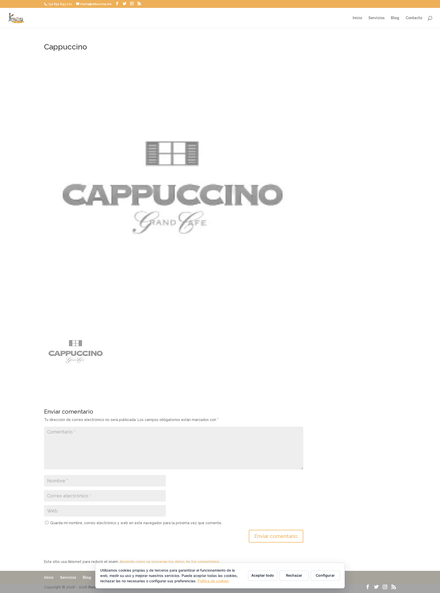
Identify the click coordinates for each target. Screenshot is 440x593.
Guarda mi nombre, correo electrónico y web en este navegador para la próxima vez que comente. (136, 523)
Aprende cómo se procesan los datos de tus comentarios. (170, 562)
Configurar (325, 575)
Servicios (376, 18)
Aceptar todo (262, 575)
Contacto (414, 18)
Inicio (357, 18)
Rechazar (294, 575)
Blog (395, 18)
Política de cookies (213, 581)
